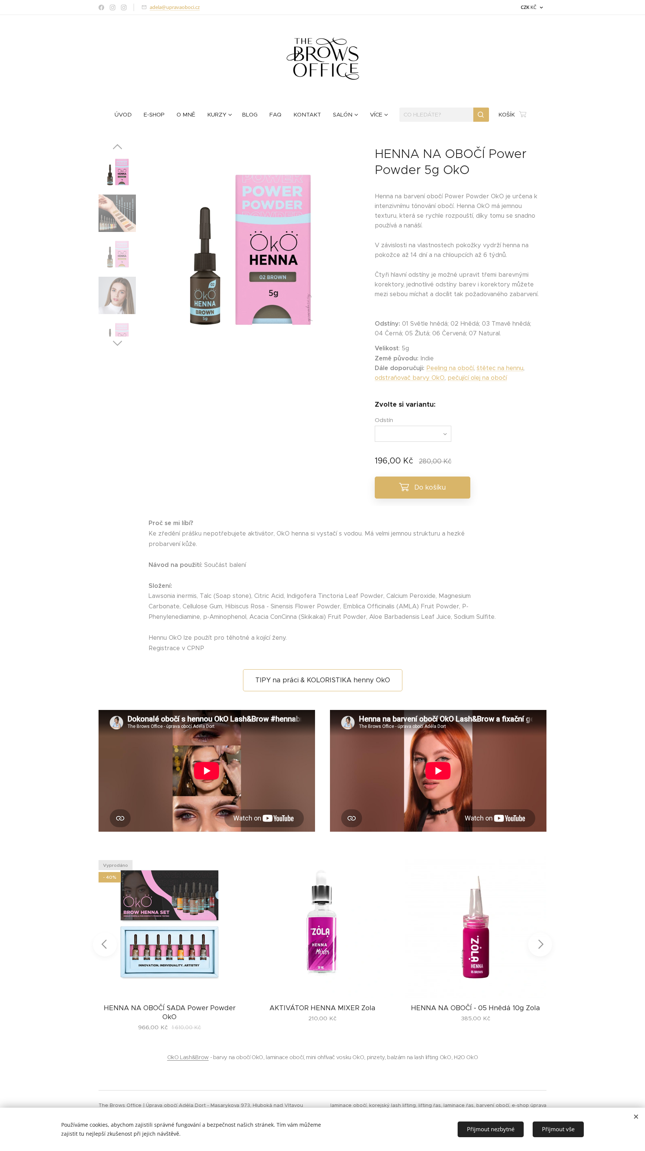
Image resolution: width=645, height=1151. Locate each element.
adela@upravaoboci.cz (175, 7)
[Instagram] (112, 7)
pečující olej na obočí (477, 378)
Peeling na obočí (450, 368)
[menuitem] (126, 114)
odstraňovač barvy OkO (410, 378)
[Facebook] (101, 7)
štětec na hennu (500, 368)
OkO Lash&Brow (188, 1057)
